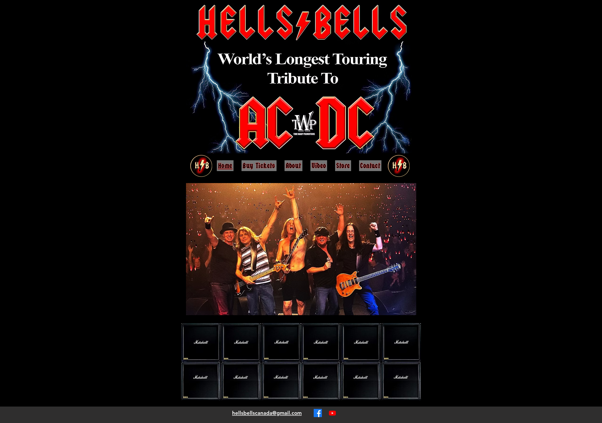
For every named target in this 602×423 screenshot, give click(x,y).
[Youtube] (332, 413)
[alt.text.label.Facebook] (318, 413)
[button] (410, 310)
